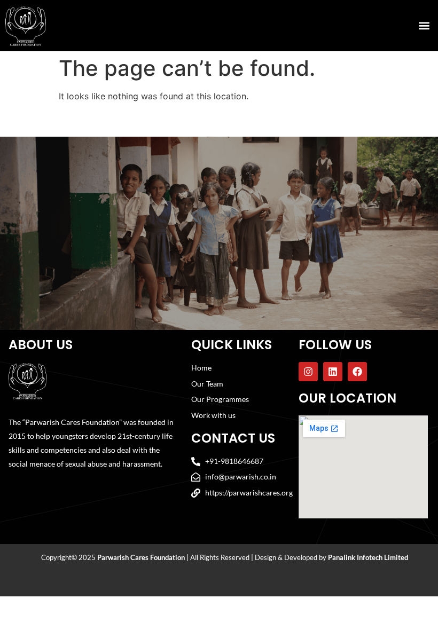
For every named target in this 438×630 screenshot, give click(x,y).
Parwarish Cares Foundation (141, 557)
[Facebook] (357, 371)
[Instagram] (308, 371)
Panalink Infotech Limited (368, 557)
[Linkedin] (332, 371)
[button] (424, 25)
